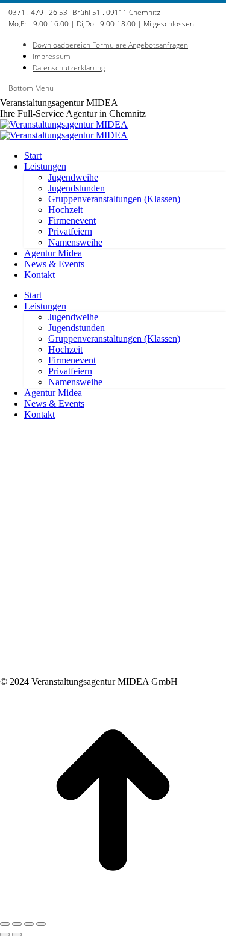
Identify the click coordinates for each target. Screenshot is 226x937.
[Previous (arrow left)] (5, 934)
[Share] (17, 924)
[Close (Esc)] (5, 924)
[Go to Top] (113, 910)
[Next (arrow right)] (17, 934)
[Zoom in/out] (41, 924)
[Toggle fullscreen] (29, 924)
